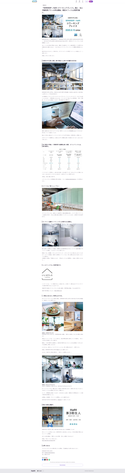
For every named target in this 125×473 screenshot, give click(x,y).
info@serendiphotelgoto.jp (71, 179)
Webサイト (59, 349)
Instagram (60, 399)
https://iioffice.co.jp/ (58, 290)
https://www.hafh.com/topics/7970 (48, 440)
